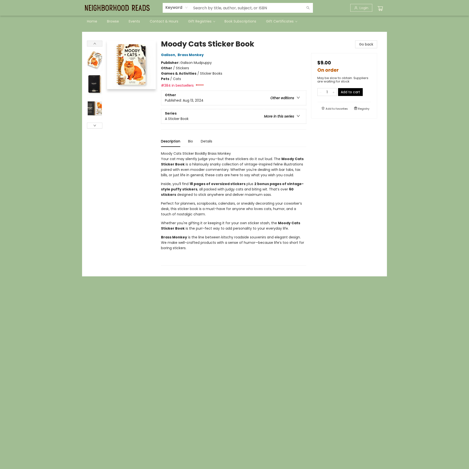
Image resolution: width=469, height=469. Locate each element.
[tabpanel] (233, 208)
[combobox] (177, 7)
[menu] (234, 21)
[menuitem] (92, 21)
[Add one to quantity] (333, 92)
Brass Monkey (191, 54)
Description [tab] (170, 141)
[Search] (308, 8)
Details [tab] (206, 141)
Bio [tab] (190, 141)
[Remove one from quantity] (321, 92)
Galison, (169, 54)
